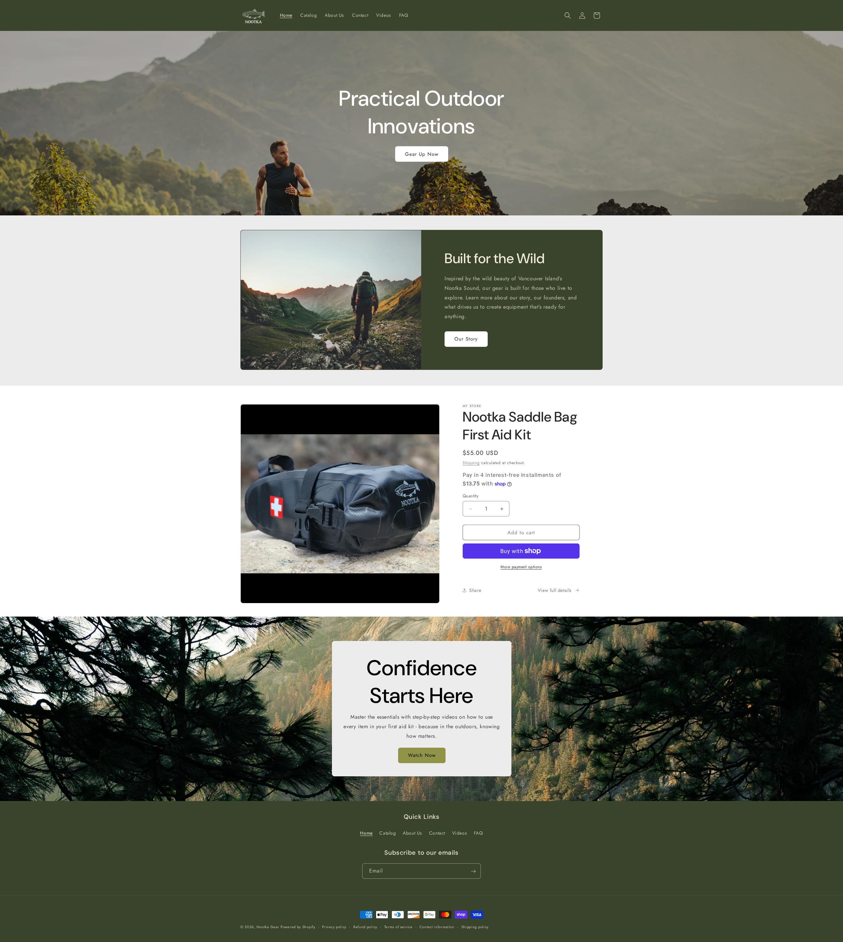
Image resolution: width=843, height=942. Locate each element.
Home (366, 833)
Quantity (470, 496)
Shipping (471, 463)
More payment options (521, 567)
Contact (437, 833)
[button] (567, 15)
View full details (555, 590)
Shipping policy (475, 926)
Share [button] (475, 590)
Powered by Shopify (298, 926)
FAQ (478, 833)
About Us (412, 833)
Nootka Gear (268, 926)
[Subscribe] (473, 871)
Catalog (387, 833)
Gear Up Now (421, 154)
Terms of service (398, 926)
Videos (459, 833)
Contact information (437, 926)
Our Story (466, 339)
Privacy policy (334, 926)
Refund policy (365, 926)
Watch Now (421, 755)
